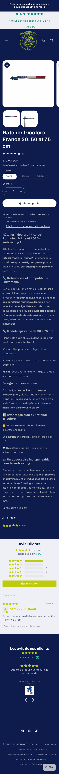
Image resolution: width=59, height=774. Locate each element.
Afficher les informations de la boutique (28, 226)
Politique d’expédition (46, 754)
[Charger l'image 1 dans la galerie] (11, 119)
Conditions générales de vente (31, 759)
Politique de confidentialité (44, 744)
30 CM (9, 176)
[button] (6, 40)
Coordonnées (40, 749)
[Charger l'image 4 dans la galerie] (29, 119)
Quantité (7, 184)
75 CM (42, 177)
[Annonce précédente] (6, 5)
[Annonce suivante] (53, 5)
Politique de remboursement (19, 754)
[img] (10, 604)
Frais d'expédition (10, 165)
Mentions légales (23, 749)
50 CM (27, 177)
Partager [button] (11, 518)
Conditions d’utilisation (31, 764)
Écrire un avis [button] (29, 583)
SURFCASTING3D (19, 744)
